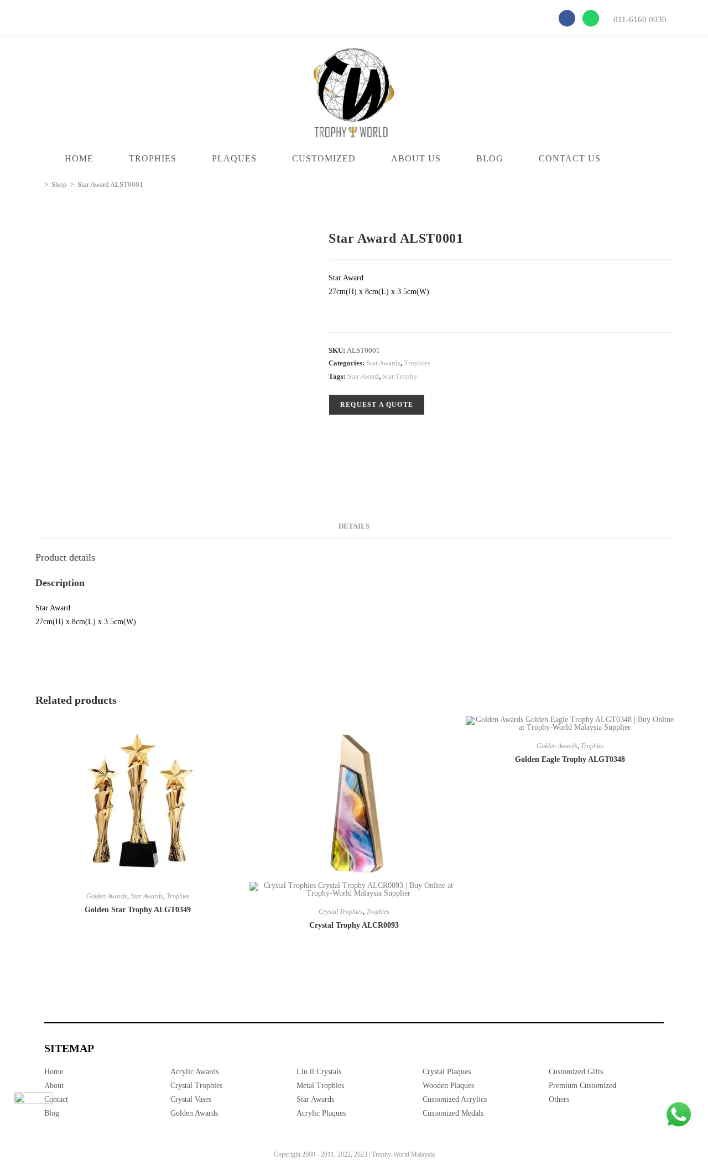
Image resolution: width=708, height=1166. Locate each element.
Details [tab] (354, 526)
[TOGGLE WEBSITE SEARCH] (639, 158)
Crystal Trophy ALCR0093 (354, 925)
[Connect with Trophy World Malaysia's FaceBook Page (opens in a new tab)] (33, 1111)
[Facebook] (567, 18)
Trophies (417, 363)
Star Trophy (400, 376)
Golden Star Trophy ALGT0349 (138, 910)
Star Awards (383, 363)
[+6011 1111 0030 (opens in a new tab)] (679, 1114)
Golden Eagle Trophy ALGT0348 (570, 759)
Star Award (363, 376)
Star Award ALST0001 (110, 184)
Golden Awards (106, 896)
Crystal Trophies (341, 912)
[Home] (38, 184)
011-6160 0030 (640, 19)
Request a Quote (376, 405)
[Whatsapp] (590, 18)
